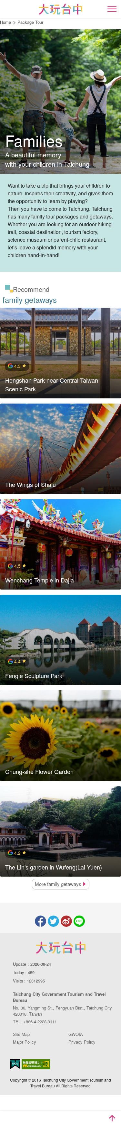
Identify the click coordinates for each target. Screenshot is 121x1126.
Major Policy (24, 1042)
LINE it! (79, 921)
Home (5, 22)
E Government (15, 1064)
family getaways (59, 883)
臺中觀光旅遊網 (60, 9)
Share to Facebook (40, 921)
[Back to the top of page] (112, 1118)
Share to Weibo (66, 921)
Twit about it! (53, 921)
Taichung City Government (61, 947)
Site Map (21, 1034)
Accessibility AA (36, 1064)
